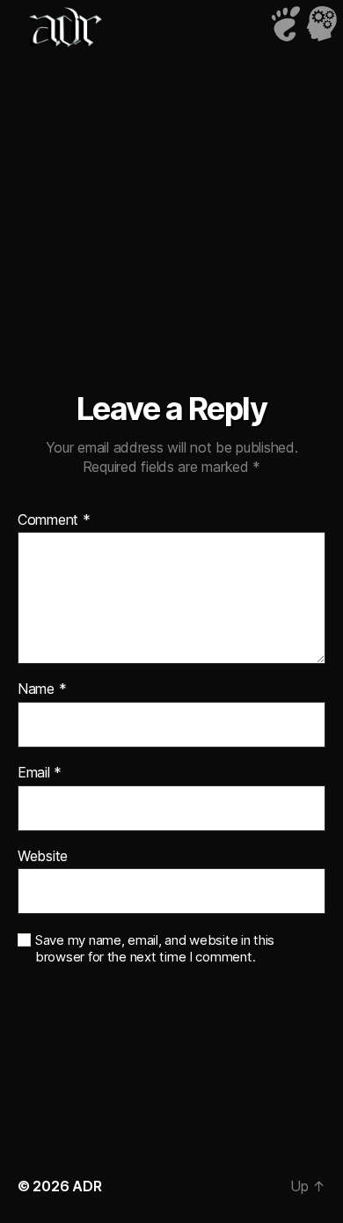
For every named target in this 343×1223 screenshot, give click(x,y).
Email (40, 773)
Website (43, 857)
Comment (54, 520)
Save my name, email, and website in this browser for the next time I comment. (154, 948)
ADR (86, 1186)
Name (42, 689)
